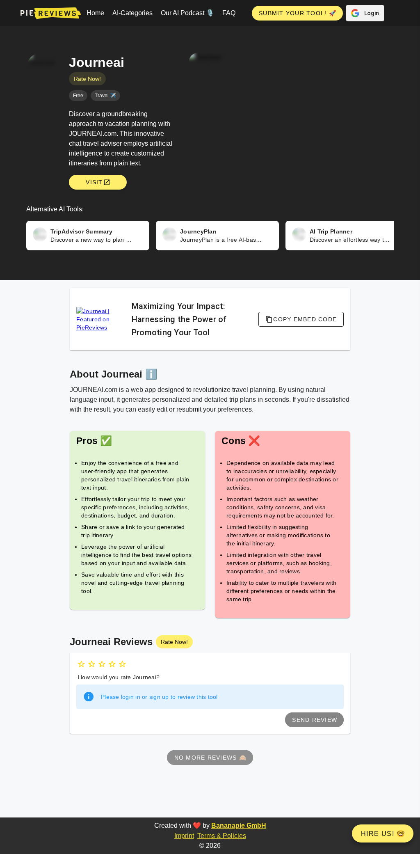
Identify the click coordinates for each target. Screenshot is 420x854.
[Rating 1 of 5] (81, 664)
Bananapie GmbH (238, 825)
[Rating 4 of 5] (112, 664)
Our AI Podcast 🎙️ (187, 12)
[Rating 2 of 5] (92, 664)
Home (95, 12)
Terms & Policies (221, 835)
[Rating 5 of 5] (122, 664)
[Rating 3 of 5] (102, 664)
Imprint (184, 835)
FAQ (228, 12)
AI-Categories (132, 12)
